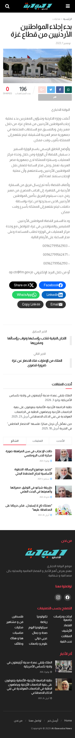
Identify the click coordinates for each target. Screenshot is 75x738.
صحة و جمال (40, 632)
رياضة (44, 621)
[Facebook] (67, 597)
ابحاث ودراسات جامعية (63, 618)
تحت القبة (66, 641)
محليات (56, 19)
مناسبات (18, 632)
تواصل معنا (35, 720)
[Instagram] (58, 597)
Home (68, 720)
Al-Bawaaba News (61, 728)
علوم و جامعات (38, 643)
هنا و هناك (16, 638)
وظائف (18, 643)
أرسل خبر (53, 720)
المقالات (66, 636)
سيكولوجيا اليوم (38, 627)
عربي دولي (41, 638)
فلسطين (17, 616)
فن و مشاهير (14, 621)
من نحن (18, 720)
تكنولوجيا (42, 616)
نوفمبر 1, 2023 (63, 43)
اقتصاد (68, 625)
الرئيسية (67, 19)
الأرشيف (67, 630)
